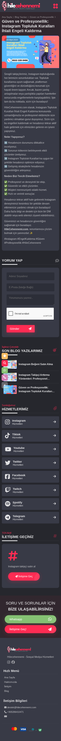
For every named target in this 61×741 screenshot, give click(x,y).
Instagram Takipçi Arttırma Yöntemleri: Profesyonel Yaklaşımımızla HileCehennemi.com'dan (34, 377)
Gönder (14, 328)
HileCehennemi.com (16, 229)
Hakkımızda (10, 682)
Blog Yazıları (21, 17)
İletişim (7, 686)
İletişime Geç (25, 576)
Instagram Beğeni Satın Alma (36, 364)
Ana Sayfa (7, 17)
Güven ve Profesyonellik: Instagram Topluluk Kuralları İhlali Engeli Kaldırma (35, 389)
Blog (6, 691)
